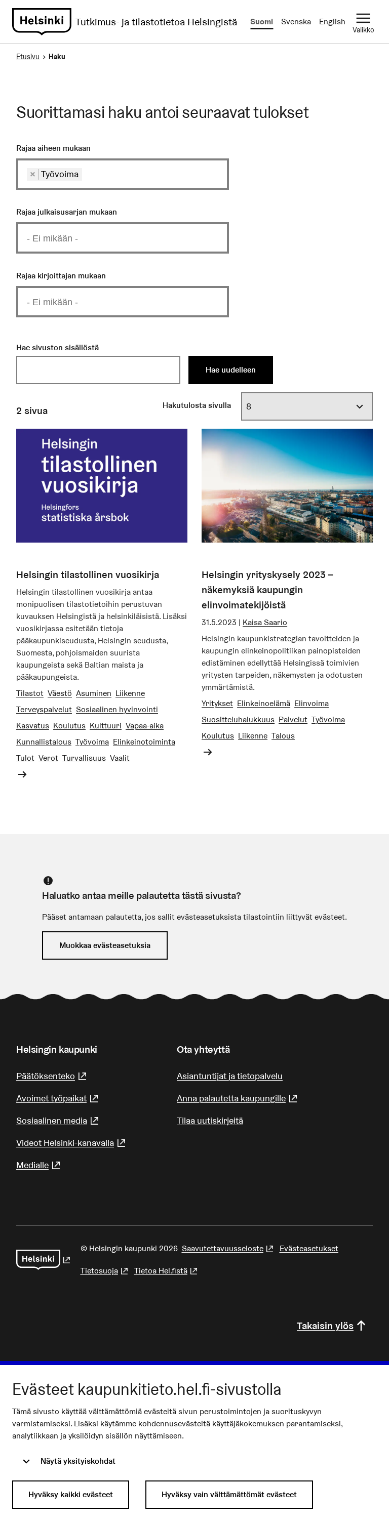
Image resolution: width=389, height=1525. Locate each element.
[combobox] (122, 174)
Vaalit (120, 758)
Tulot (25, 758)
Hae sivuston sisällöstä (57, 347)
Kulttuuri (106, 725)
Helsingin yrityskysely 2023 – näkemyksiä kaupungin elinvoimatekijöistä (267, 589)
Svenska (296, 21)
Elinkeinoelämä (263, 703)
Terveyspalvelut (44, 709)
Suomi (261, 21)
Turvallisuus (84, 758)
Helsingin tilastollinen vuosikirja (87, 574)
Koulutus (69, 725)
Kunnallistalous (43, 741)
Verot (48, 758)
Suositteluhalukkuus (238, 719)
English (332, 21)
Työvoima (92, 741)
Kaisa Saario (265, 622)
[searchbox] (88, 174)
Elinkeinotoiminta (144, 741)
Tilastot (30, 693)
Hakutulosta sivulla (197, 405)
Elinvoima (311, 703)
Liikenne (130, 693)
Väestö (60, 693)
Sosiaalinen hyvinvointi (117, 709)
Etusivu (28, 56)
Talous (283, 735)
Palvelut (293, 719)
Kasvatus (32, 725)
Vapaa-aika (145, 725)
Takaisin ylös (325, 1325)
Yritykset (217, 703)
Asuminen (93, 693)
